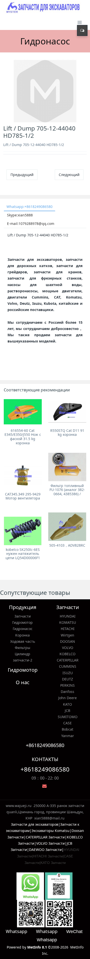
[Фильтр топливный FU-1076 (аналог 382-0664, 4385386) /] (67, 467)
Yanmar (67, 735)
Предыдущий (22, 174)
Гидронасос (22, 628)
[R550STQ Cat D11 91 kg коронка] (67, 412)
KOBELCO (68, 653)
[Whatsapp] (30, 885)
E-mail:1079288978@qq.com (30, 223)
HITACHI (67, 628)
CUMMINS (67, 666)
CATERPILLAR (67, 660)
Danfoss (67, 691)
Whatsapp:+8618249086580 (29, 206)
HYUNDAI (68, 616)
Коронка (22, 635)
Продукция (22, 607)
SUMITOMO (68, 716)
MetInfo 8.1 (37, 947)
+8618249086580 (45, 769)
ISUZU (67, 672)
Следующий (69, 174)
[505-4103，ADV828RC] (67, 526)
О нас (23, 682)
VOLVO (67, 647)
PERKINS (67, 685)
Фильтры (22, 647)
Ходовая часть (22, 641)
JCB (67, 710)
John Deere (67, 697)
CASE (67, 723)
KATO (67, 704)
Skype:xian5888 (20, 215)
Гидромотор (22, 622)
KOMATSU (67, 622)
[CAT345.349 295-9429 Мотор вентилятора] (23, 475)
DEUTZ (67, 679)
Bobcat (67, 729)
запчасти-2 (22, 660)
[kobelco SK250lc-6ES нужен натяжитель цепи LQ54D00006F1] (23, 531)
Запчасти (22, 616)
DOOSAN (67, 641)
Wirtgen (67, 635)
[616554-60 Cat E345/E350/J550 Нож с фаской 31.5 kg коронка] (23, 412)
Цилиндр (22, 653)
